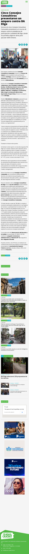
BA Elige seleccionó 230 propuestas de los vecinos (14, 377)
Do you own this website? (9, 412)
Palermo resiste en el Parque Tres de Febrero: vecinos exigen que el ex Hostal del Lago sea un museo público (13, 325)
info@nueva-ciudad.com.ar (9, 550)
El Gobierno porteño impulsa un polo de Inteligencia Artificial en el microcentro (14, 349)
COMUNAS (3, 297)
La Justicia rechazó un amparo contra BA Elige (17, 385)
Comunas (3, 6)
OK (22, 412)
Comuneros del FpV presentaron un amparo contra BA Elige (18, 392)
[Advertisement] (14, 510)
